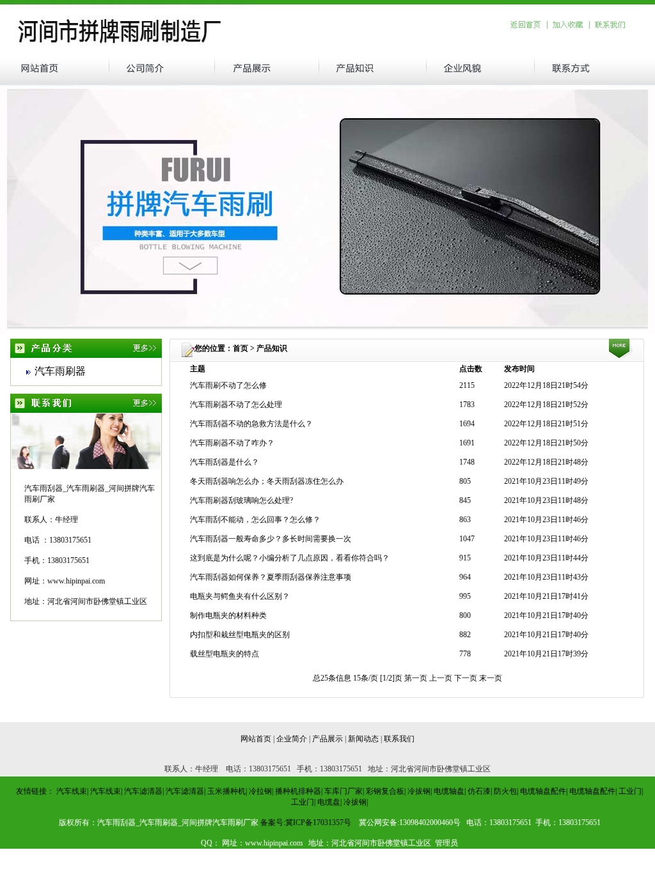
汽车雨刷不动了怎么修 (228, 385)
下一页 (466, 678)
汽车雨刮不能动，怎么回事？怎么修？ (255, 519)
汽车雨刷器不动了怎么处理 (236, 404)
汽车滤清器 (143, 791)
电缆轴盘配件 (543, 791)
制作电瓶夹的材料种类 (228, 615)
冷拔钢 (418, 791)
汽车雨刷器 (60, 371)
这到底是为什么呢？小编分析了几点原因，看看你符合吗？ (290, 557)
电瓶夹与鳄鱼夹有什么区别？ (240, 596)
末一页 (490, 678)
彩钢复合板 (385, 791)
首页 (240, 348)
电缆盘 (328, 802)
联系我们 (399, 738)
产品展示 (327, 738)
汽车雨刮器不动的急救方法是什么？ (251, 423)
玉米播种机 (226, 791)
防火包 (505, 791)
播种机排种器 (298, 791)
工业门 (630, 791)
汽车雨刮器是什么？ (224, 462)
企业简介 (291, 738)
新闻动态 (363, 738)
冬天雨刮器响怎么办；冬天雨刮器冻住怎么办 (266, 481)
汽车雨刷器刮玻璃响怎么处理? (241, 500)
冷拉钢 (260, 791)
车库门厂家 (343, 791)
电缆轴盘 (449, 791)
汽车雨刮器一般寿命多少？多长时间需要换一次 (270, 538)
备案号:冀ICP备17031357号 (305, 822)
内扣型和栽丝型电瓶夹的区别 (240, 634)
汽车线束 (71, 791)
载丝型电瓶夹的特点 (224, 653)
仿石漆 (479, 791)
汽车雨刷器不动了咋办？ (232, 442)
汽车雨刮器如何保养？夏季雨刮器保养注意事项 (270, 577)
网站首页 (256, 738)
